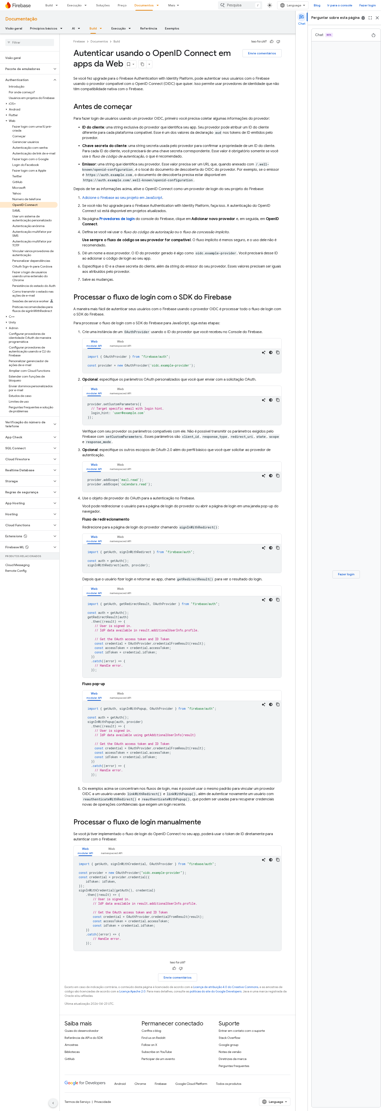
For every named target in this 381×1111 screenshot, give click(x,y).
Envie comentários (262, 53)
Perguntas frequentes (234, 1066)
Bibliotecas (72, 1052)
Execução (74, 5)
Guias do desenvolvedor (82, 1031)
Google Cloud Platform (191, 1084)
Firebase (79, 41)
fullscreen (370, 17)
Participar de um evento (158, 1059)
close (377, 17)
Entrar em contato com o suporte (242, 1031)
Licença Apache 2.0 (132, 991)
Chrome (140, 1084)
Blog (317, 5)
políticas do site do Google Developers (215, 991)
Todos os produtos (228, 1084)
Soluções (103, 5)
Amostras (71, 1045)
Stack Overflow (229, 1038)
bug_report (363, 17)
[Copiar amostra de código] (277, 352)
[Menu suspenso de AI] (80, 28)
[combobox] (240, 5)
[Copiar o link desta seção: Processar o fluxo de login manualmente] (205, 822)
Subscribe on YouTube (157, 1052)
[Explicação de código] (263, 352)
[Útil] (271, 41)
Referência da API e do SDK (84, 1038)
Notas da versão (230, 1052)
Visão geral (13, 28)
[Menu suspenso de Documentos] (159, 5)
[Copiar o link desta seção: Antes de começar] (136, 107)
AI (73, 28)
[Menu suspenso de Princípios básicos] (62, 28)
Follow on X (149, 1045)
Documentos (144, 5)
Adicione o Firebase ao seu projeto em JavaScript (122, 198)
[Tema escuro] (270, 352)
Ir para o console (339, 5)
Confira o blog (151, 1031)
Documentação (21, 19)
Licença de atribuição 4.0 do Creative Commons (225, 987)
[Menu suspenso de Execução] (87, 5)
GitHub (70, 1059)
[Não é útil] (278, 41)
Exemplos (172, 28)
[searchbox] (29, 42)
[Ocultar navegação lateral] (53, 1103)
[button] (26, 69)
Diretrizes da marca (233, 1059)
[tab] (94, 343)
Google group (228, 1045)
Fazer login (367, 5)
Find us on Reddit (153, 1038)
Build (49, 5)
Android (120, 1084)
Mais (171, 5)
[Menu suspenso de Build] (58, 5)
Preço (122, 5)
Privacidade (102, 1102)
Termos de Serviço (77, 1102)
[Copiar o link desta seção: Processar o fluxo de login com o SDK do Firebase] (236, 297)
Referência (148, 28)
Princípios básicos (43, 28)
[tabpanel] (181, 361)
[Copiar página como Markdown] (142, 64)
